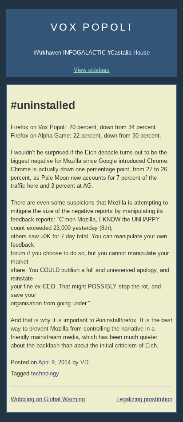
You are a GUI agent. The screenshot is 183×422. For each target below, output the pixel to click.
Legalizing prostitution (144, 399)
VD (84, 362)
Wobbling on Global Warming (48, 399)
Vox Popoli (92, 27)
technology (45, 374)
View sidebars (92, 70)
